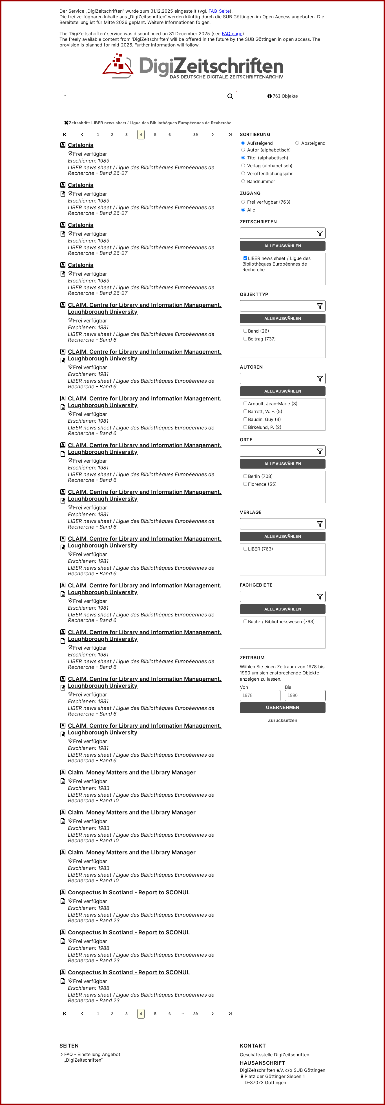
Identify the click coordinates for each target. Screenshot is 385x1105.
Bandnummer (260, 181)
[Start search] (230, 97)
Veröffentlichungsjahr (269, 173)
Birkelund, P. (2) (265, 427)
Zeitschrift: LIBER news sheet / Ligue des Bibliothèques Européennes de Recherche (150, 123)
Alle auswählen (282, 246)
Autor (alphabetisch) (268, 150)
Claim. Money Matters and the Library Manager (132, 772)
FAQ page (232, 33)
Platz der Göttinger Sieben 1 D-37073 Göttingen (275, 1079)
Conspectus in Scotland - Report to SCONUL (129, 892)
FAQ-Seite (219, 11)
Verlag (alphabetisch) (269, 165)
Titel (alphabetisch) (267, 158)
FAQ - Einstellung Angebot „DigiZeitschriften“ (92, 1057)
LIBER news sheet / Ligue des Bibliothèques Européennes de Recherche (276, 263)
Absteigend (313, 143)
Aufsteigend (259, 143)
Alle (250, 210)
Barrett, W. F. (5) (265, 411)
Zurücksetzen (282, 720)
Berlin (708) (260, 476)
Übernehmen (282, 707)
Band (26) (258, 331)
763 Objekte (285, 96)
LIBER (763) (260, 549)
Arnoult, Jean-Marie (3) (273, 403)
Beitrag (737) (262, 339)
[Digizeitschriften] (192, 66)
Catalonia (80, 145)
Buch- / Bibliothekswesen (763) (281, 621)
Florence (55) (262, 484)
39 (195, 134)
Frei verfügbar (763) (268, 202)
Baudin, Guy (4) (264, 419)
